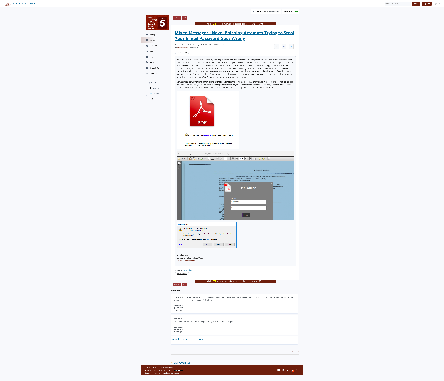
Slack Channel (155, 83)
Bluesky (156, 94)
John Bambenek (183, 48)
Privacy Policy (176, 373)
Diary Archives (181, 362)
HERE (214, 24)
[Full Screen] (276, 46)
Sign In (427, 3)
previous (177, 18)
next (184, 18)
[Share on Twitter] (291, 46)
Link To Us (148, 373)
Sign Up (436, 3)
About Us (153, 73)
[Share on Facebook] (284, 46)
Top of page (294, 351)
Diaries (152, 40)
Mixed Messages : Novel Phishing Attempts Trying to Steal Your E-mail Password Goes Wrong (234, 35)
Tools (151, 62)
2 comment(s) (182, 52)
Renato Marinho (273, 11)
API (165, 370)
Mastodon (156, 88)
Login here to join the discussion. (188, 339)
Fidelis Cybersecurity (186, 260)
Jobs (151, 51)
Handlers (166, 373)
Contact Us (154, 68)
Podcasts (153, 45)
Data (151, 57)
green (295, 11)
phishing (188, 270)
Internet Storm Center (24, 3)
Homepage (154, 34)
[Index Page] (7, 3)
